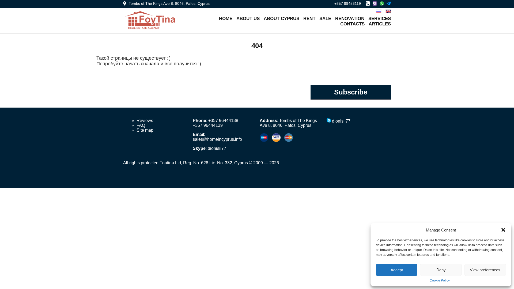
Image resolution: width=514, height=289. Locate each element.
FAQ (141, 125)
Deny (441, 270)
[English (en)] (388, 11)
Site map (145, 130)
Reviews (145, 120)
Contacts (352, 23)
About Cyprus (281, 18)
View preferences (485, 270)
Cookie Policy (440, 280)
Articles (380, 23)
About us (248, 18)
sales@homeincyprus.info (217, 139)
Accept (397, 270)
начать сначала (141, 63)
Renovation (349, 18)
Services (379, 18)
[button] (503, 230)
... (389, 173)
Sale (325, 18)
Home (225, 18)
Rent (309, 18)
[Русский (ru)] (378, 11)
